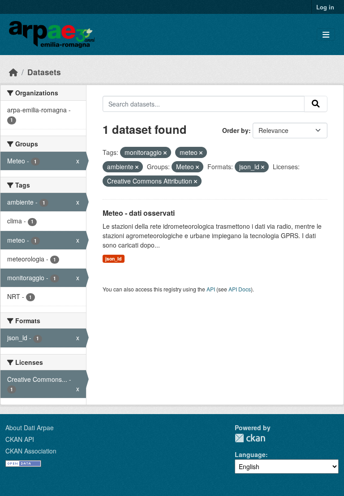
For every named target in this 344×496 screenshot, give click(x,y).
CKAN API (19, 439)
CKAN (250, 438)
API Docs (239, 289)
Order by (235, 130)
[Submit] (315, 104)
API (210, 289)
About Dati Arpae (29, 427)
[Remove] (165, 152)
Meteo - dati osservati (139, 213)
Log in (325, 7)
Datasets (44, 71)
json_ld (113, 258)
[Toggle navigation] (326, 34)
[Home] (13, 71)
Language (250, 454)
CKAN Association (30, 450)
